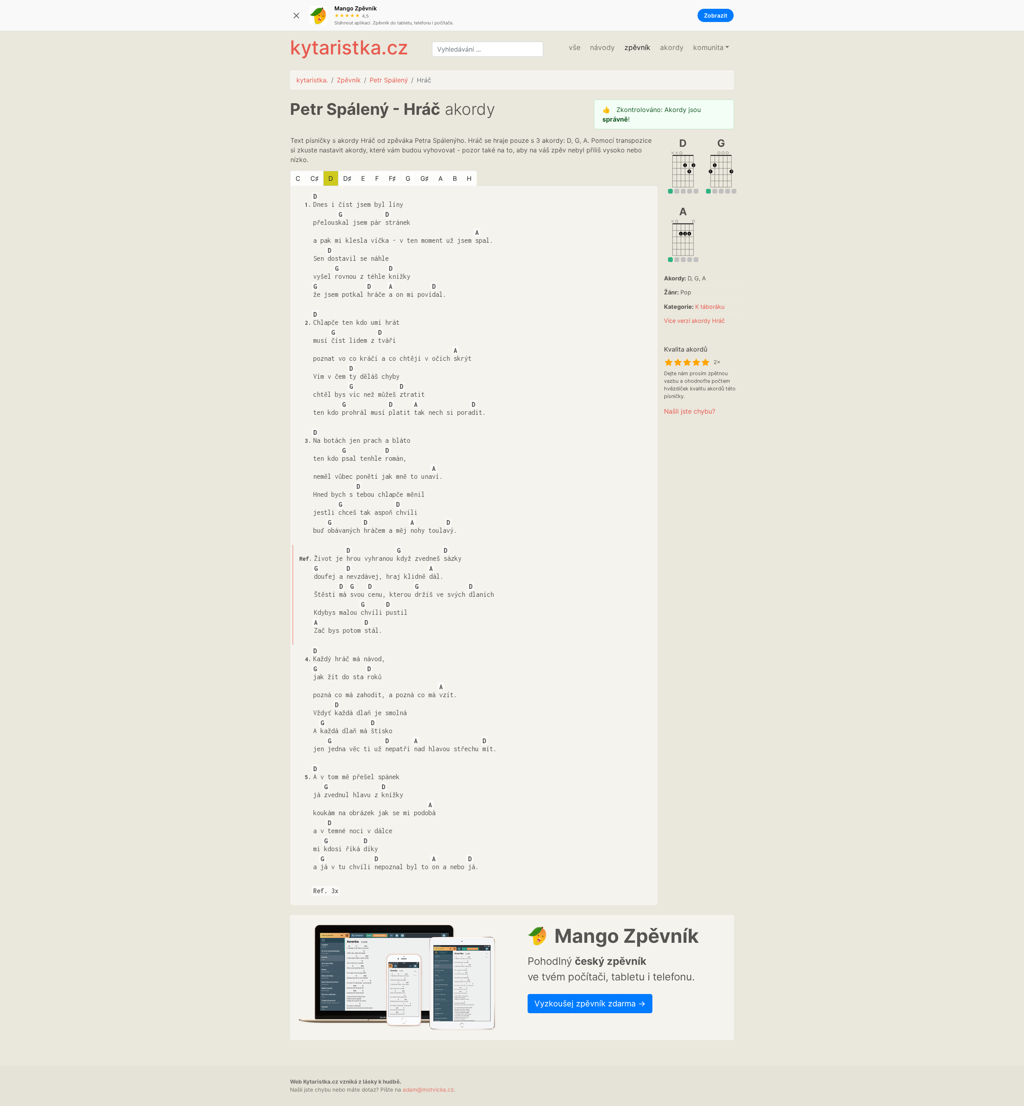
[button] (711, 47)
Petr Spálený (389, 80)
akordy (672, 47)
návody (602, 47)
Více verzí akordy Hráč (694, 320)
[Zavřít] (296, 16)
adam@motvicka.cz (428, 1089)
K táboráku (709, 306)
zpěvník (637, 47)
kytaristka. (312, 80)
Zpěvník (349, 80)
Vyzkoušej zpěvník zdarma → (590, 1003)
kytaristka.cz (349, 47)
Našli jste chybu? (689, 411)
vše (574, 47)
